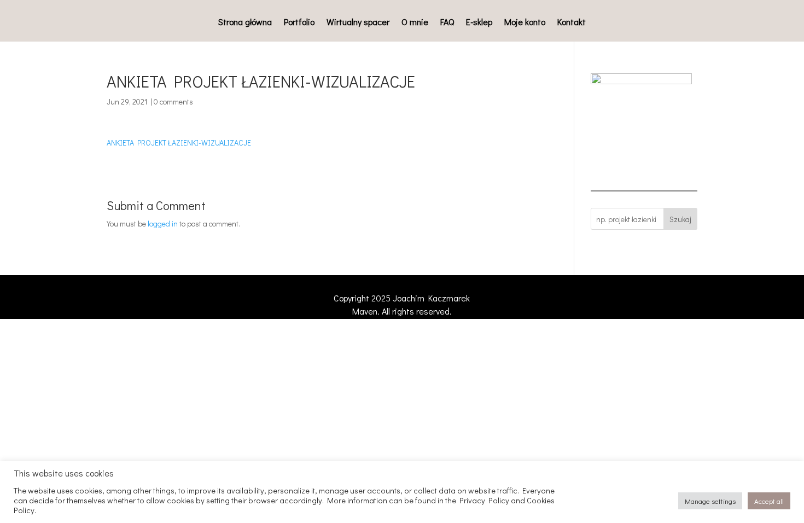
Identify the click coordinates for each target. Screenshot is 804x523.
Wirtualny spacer (358, 22)
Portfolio (299, 22)
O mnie (414, 22)
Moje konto (524, 22)
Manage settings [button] (710, 500)
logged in (163, 223)
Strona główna (245, 22)
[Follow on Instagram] (610, 300)
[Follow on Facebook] (577, 300)
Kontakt (571, 22)
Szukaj (680, 219)
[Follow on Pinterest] (642, 300)
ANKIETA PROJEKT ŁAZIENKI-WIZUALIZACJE (179, 142)
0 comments (173, 101)
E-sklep (479, 22)
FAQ (447, 22)
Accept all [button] (769, 500)
